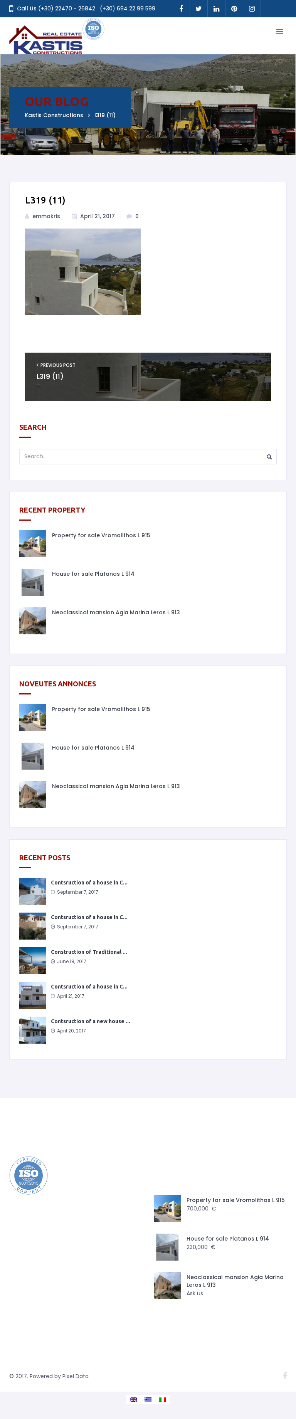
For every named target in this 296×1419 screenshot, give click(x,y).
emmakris (46, 216)
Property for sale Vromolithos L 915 (101, 535)
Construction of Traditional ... (89, 952)
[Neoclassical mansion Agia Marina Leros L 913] (32, 620)
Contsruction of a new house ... (90, 1021)
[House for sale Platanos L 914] (32, 582)
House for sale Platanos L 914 (93, 574)
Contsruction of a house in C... (89, 882)
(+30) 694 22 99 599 (127, 8)
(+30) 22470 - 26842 (66, 8)
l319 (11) (50, 376)
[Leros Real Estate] (57, 35)
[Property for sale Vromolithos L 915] (32, 543)
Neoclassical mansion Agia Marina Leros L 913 (116, 612)
